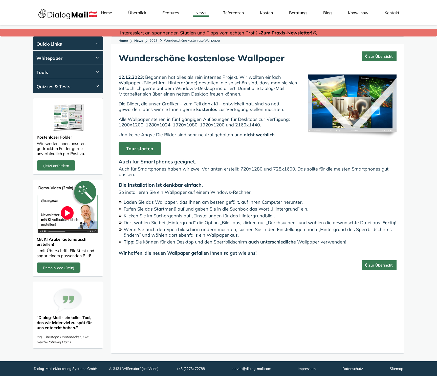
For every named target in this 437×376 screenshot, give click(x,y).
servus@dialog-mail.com (251, 368)
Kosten (266, 12)
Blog (327, 12)
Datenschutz (352, 368)
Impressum (307, 368)
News (200, 12)
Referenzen (233, 12)
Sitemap (396, 368)
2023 (153, 41)
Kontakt (392, 12)
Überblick (137, 12)
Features (170, 12)
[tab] (68, 43)
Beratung (298, 12)
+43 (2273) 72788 (191, 368)
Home (106, 12)
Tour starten (139, 149)
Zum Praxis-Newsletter (286, 33)
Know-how (358, 12)
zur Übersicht (380, 56)
